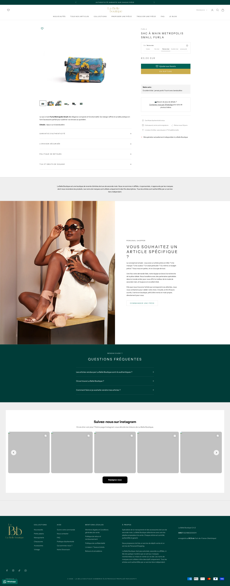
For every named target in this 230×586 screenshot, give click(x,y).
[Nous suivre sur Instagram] (13, 570)
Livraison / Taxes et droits (94, 547)
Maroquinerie (39, 538)
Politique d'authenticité (65, 541)
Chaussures (38, 541)
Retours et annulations (93, 551)
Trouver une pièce (146, 16)
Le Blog (173, 16)
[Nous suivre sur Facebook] (7, 570)
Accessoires (38, 546)
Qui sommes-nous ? (64, 546)
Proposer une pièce (122, 16)
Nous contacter (62, 534)
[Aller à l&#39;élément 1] (43, 103)
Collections (100, 16)
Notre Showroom (63, 549)
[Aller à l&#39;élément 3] (58, 103)
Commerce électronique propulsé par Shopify (115, 579)
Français (200, 10)
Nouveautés (59, 16)
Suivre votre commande (66, 530)
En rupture (165, 71)
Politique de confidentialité (95, 543)
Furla (144, 29)
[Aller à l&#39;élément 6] (81, 103)
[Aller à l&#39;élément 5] (73, 103)
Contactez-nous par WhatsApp (161, 105)
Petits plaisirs (39, 534)
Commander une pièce (142, 303)
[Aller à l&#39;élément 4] (66, 103)
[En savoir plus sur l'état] (187, 45)
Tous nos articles (79, 16)
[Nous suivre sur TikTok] (19, 570)
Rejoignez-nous (115, 480)
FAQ (162, 16)
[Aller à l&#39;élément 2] (50, 103)
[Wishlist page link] (8, 10)
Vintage (37, 549)
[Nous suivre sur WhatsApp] (25, 570)
